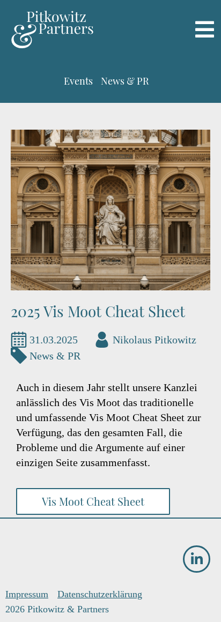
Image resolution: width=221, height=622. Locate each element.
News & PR (55, 356)
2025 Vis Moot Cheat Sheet (98, 311)
